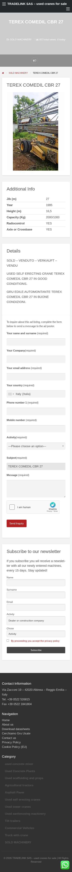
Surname (12, 589)
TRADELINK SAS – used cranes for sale (37, 4)
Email (10, 601)
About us (7, 724)
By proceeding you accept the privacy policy (35, 640)
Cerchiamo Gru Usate (16, 733)
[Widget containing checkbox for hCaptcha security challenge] (33, 507)
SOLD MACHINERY (21, 39)
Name (10, 577)
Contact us (9, 738)
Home (6, 720)
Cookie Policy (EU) (14, 746)
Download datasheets (16, 729)
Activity (10, 614)
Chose (10, 628)
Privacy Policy (11, 742)
